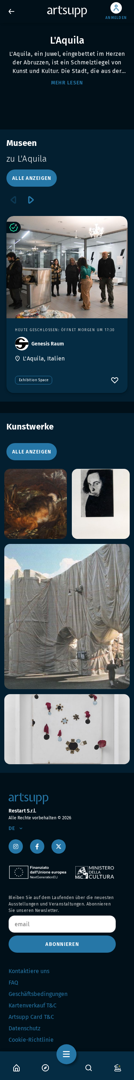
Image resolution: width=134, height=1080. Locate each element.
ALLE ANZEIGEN (31, 178)
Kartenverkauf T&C (32, 1005)
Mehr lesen (67, 83)
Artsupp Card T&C (31, 1016)
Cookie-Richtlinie (31, 1039)
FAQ (13, 982)
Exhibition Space (33, 380)
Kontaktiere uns (29, 971)
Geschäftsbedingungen (38, 994)
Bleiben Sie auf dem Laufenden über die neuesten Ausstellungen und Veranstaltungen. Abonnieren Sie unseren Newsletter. (61, 904)
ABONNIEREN (62, 944)
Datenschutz (24, 1028)
